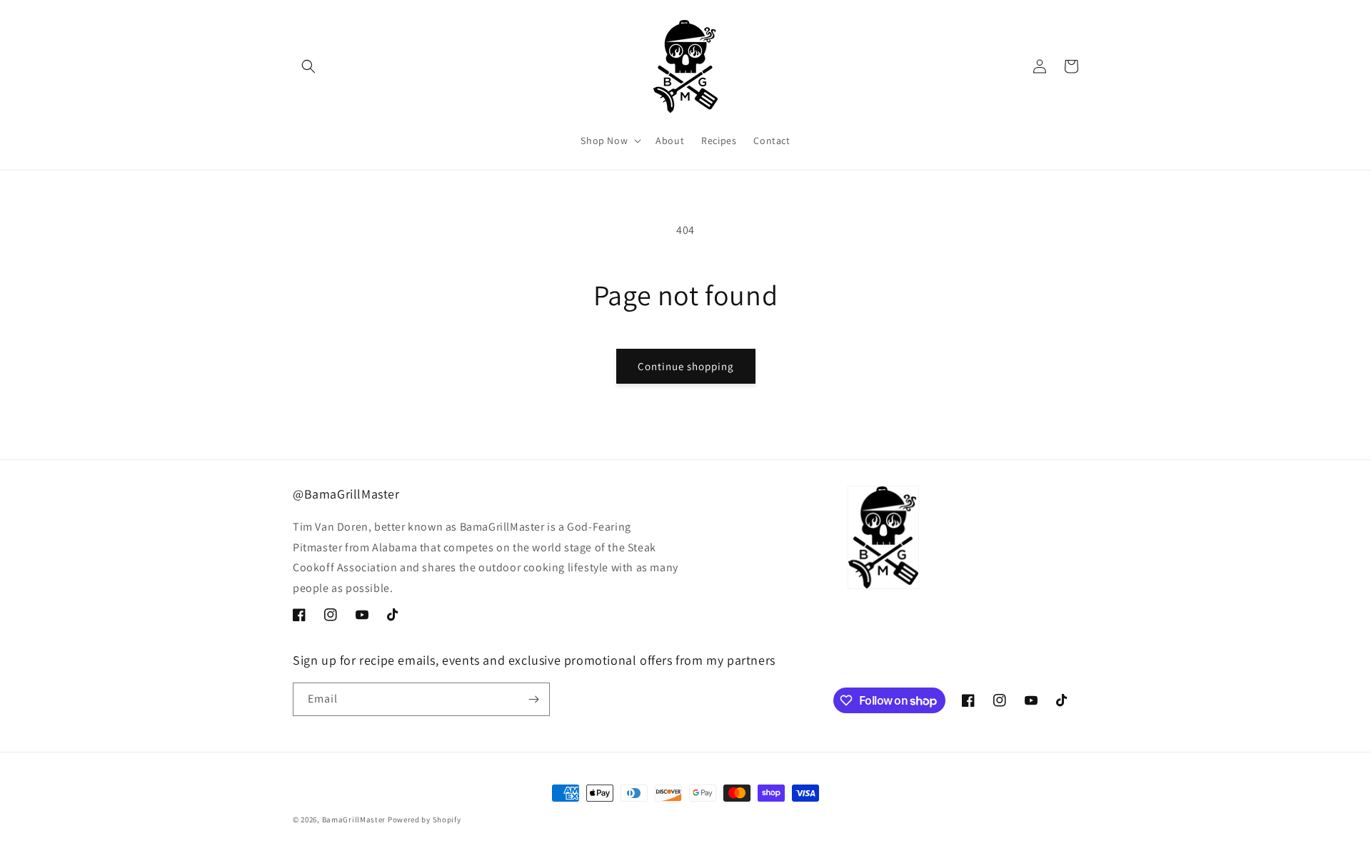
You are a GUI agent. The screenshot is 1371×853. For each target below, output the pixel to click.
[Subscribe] (533, 699)
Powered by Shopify (424, 819)
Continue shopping (686, 366)
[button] (308, 66)
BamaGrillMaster (354, 819)
